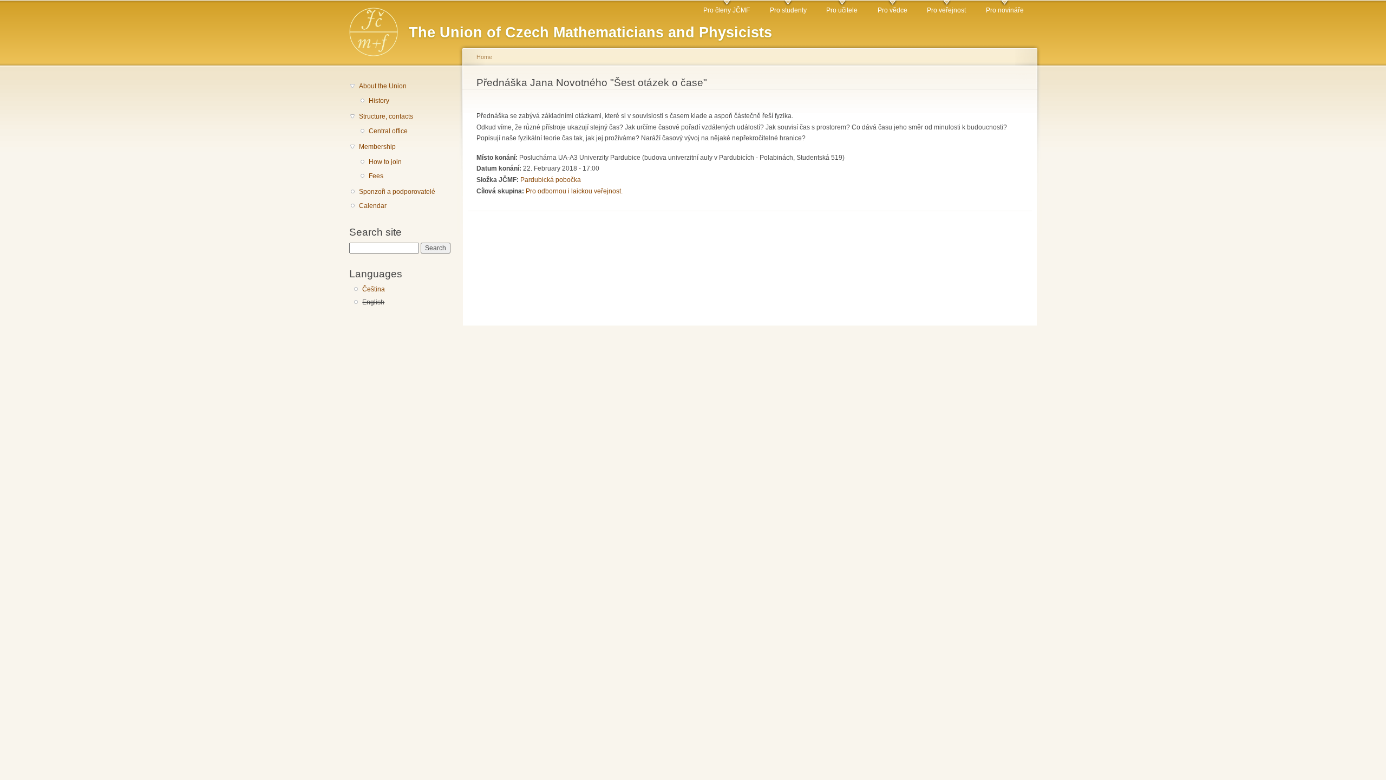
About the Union (383, 86)
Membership (377, 147)
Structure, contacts (386, 116)
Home (484, 57)
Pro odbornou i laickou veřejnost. (574, 191)
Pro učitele (842, 10)
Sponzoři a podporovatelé (397, 192)
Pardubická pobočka (550, 180)
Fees (376, 176)
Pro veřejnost (946, 10)
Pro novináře (1005, 10)
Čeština (373, 289)
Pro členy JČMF (726, 10)
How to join (385, 162)
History (379, 101)
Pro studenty (788, 10)
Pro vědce (892, 10)
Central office (388, 131)
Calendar (373, 206)
